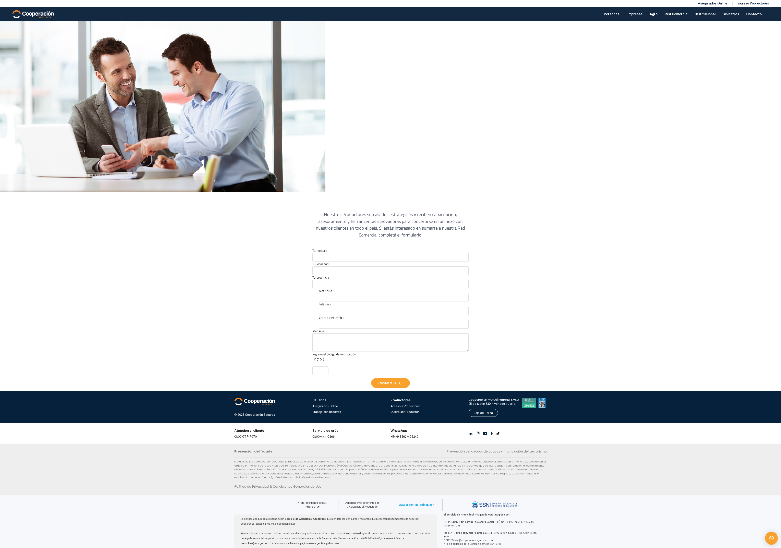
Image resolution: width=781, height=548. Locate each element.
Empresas (634, 14)
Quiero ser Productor (404, 411)
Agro (654, 14)
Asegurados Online (325, 406)
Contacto (754, 14)
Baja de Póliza (483, 413)
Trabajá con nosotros (326, 411)
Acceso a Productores (405, 406)
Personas (611, 14)
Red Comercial (676, 14)
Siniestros (731, 14)
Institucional (705, 14)
